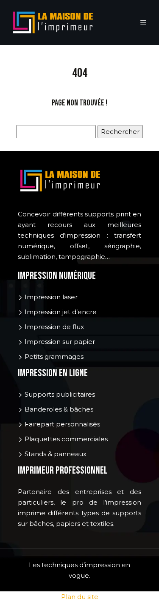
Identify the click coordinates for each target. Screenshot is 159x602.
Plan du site (79, 597)
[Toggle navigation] (143, 23)
